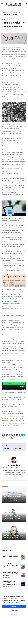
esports (4, 402)
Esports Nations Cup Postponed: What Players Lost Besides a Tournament (10, 583)
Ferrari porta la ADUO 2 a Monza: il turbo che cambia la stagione (10, 574)
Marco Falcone (10, 500)
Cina (22, 372)
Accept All (14, 606)
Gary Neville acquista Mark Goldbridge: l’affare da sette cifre (13, 535)
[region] (14, 604)
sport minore (6, 176)
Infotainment (6, 19)
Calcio (5, 531)
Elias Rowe (15, 465)
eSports (19, 360)
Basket (6, 512)
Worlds (16, 294)
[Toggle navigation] (2, 4)
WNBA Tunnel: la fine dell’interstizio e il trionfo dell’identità (12, 517)
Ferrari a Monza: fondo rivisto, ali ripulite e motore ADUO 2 (10, 557)
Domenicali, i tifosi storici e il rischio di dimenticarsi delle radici (11, 565)
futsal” (4, 413)
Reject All (14, 614)
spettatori (12, 379)
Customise (14, 610)
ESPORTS (9, 362)
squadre (4, 397)
